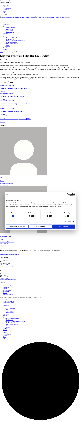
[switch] (31, 216)
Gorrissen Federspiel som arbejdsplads (15, 40)
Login (4, 12)
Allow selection (40, 226)
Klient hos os (9, 29)
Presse (4, 11)
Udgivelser (6, 9)
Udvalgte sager (10, 32)
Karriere (5, 34)
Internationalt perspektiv (12, 43)
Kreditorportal (6, 291)
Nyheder (5, 48)
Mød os (8, 46)
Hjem (1, 52)
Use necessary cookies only (17, 226)
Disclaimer (6, 299)
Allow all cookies (63, 226)
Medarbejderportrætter (11, 42)
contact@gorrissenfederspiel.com (8, 266)
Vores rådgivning (10, 27)
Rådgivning (6, 24)
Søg (2, 2)
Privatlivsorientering (8, 294)
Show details (68, 221)
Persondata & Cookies (8, 302)
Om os (4, 6)
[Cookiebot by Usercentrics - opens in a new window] (68, 194)
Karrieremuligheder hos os (13, 38)
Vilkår (7, 45)
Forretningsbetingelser (8, 285)
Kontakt (5, 49)
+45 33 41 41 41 (4, 264)
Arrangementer (7, 8)
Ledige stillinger (10, 39)
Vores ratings (9, 30)
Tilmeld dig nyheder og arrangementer (9, 254)
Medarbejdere (6, 33)
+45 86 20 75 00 (4, 278)
